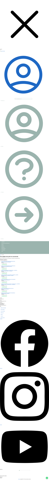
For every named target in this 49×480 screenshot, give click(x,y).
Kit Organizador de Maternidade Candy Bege (6, 266)
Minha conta (2, 312)
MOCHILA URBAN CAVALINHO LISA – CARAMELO (8, 284)
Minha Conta (2, 100)
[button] (47, 478)
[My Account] (23, 97)
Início (0, 254)
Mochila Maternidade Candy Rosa (5, 293)
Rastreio (2, 146)
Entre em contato (3, 317)
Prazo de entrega (2, 309)
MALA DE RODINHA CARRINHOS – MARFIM (7, 275)
